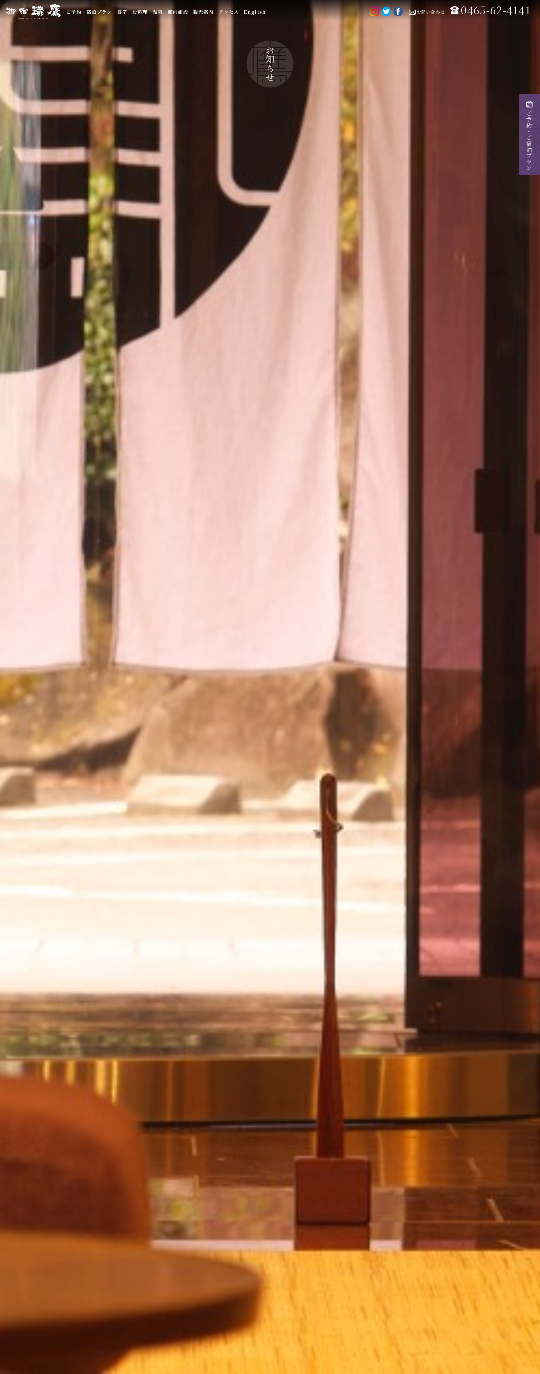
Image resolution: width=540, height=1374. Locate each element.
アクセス (228, 11)
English (255, 11)
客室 (122, 11)
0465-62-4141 (496, 10)
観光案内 (203, 11)
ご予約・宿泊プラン (89, 11)
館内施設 (178, 11)
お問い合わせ (431, 12)
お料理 (140, 11)
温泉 (157, 11)
